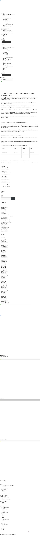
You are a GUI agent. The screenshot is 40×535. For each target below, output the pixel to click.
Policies (4, 25)
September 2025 (4, 247)
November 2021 (3, 301)
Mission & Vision (6, 49)
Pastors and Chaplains (5, 219)
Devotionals (3, 209)
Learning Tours (3, 217)
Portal (3, 39)
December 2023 (3, 271)
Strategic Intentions (8, 18)
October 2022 (3, 288)
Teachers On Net (5, 512)
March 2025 (3, 255)
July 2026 (2, 237)
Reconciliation (3, 223)
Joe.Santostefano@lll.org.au (6, 184)
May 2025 (2, 252)
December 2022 (3, 286)
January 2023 (3, 285)
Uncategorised (3, 229)
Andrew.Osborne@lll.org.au (5, 179)
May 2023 (2, 280)
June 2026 (3, 239)
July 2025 (2, 250)
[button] (20, 191)
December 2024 (3, 257)
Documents (6, 23)
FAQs (3, 38)
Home (3, 44)
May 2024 (2, 266)
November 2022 (3, 287)
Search (1, 79)
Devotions (2, 211)
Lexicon (3, 508)
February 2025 (3, 256)
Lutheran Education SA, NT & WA (9, 14)
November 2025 (3, 245)
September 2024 (4, 261)
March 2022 (3, 297)
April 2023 (2, 281)
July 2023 (2, 277)
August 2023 (3, 276)
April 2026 (2, 241)
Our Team (5, 19)
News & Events (4, 34)
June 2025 (3, 251)
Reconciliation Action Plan (7, 59)
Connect (2, 208)
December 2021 (3, 300)
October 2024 (3, 260)
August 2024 (3, 262)
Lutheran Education (5, 507)
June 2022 (3, 293)
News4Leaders (13, 189)
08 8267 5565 (6, 42)
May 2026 (2, 240)
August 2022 (3, 291)
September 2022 (4, 290)
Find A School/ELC (5, 28)
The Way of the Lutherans (7, 33)
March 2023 (3, 282)
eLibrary (3, 523)
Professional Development (5, 222)
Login (3, 517)
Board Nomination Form (9, 24)
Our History (5, 15)
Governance (5, 20)
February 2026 (3, 242)
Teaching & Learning (4, 227)
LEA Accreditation (5, 509)
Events (4, 69)
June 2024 (3, 265)
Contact (3, 40)
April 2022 (2, 296)
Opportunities (4, 29)
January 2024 (3, 270)
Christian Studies (4, 207)
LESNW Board (7, 54)
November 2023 (3, 272)
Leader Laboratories (4, 214)
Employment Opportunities (7, 31)
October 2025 (3, 246)
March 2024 (3, 267)
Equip (2, 212)
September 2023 (4, 275)
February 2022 (3, 298)
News (4, 35)
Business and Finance (7, 189)
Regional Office (3, 224)
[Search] (13, 198)
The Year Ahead (3, 228)
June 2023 (3, 278)
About (3, 13)
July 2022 (2, 292)
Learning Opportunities (7, 30)
